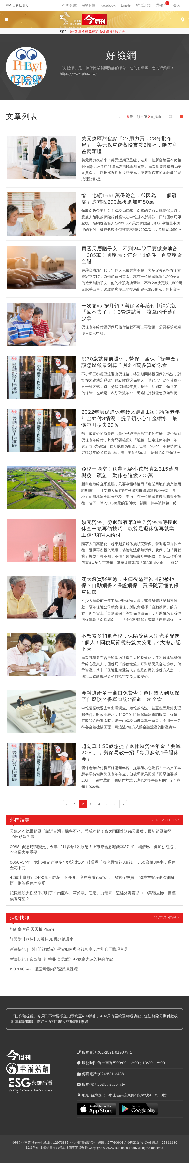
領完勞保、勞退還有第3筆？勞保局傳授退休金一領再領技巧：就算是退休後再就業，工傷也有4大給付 (130, 528)
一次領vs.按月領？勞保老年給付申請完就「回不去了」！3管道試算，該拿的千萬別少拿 (129, 312)
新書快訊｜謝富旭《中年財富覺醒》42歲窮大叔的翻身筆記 (61, 959)
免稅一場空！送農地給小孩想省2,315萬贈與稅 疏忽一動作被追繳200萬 (130, 472)
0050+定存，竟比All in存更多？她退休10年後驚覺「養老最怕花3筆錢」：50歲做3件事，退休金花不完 (92, 865)
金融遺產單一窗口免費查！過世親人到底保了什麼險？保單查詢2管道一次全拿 (130, 696)
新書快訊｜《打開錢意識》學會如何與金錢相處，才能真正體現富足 (69, 949)
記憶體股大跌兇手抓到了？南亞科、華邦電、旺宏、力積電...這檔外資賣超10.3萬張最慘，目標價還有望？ (93, 896)
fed (102, 31)
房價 (73, 31)
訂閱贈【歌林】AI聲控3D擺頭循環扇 (41, 939)
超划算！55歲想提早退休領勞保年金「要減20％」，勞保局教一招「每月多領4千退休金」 (131, 752)
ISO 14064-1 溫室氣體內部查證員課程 (44, 969)
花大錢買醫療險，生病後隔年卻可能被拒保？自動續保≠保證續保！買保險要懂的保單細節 (130, 585)
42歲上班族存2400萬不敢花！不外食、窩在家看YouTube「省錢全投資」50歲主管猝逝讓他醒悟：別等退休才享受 (92, 880)
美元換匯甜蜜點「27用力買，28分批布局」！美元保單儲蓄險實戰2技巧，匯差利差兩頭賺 (129, 145)
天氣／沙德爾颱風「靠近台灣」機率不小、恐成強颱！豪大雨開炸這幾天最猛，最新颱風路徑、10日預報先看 (92, 834)
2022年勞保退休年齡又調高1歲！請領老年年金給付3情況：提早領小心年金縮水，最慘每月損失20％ (130, 418)
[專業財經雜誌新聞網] (94, 19)
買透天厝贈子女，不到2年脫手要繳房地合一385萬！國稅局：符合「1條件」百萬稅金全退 (131, 255)
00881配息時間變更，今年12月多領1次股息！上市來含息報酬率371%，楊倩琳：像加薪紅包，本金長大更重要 (93, 849)
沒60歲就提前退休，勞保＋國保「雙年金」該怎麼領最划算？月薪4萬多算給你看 (131, 362)
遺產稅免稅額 (88, 31)
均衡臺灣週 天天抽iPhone (32, 929)
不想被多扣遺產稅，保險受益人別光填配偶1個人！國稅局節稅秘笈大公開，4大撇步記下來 (131, 642)
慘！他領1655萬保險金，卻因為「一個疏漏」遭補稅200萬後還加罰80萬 (129, 198)
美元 (125, 31)
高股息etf (113, 31)
